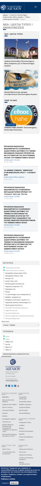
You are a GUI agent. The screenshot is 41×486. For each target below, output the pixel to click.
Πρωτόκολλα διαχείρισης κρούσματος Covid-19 (9, 435)
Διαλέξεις (22, 425)
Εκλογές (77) (9, 278)
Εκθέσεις (21, 428)
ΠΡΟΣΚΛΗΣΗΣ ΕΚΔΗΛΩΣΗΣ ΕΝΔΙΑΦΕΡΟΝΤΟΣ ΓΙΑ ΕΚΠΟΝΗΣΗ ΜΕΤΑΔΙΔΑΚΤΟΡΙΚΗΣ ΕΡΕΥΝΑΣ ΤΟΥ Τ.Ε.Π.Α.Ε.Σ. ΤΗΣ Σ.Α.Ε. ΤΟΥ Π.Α (18, 190)
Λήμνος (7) (8, 347)
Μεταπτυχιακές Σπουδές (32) (14, 284)
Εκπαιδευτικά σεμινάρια (26, 431)
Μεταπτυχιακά (23, 410)
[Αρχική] (12, 7)
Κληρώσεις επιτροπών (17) (14, 286)
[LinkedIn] (15, 386)
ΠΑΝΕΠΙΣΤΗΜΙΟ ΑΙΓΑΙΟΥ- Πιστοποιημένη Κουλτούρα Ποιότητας (20, 128)
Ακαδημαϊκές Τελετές (25, 422)
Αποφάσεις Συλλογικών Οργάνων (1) (17, 300)
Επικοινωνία (22, 452)
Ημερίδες (21, 434)
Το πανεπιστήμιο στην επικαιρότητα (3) (18, 294)
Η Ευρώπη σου (6, 422)
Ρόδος (27, 17)
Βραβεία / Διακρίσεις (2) (13, 297)
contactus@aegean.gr (12, 380)
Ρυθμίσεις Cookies (8, 479)
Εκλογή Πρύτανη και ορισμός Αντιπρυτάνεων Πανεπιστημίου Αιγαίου (20, 93)
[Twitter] (12, 386)
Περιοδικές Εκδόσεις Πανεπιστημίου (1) (18, 302)
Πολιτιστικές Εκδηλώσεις (26, 437)
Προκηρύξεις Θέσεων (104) (14, 276)
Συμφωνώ (5, 483)
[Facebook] (9, 386)
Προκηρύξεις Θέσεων (25, 401)
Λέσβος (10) (9, 342)
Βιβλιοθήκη (5, 397)
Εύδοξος (4, 416)
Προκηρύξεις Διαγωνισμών (23, 398)
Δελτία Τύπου (6, 449)
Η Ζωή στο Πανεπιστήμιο (18, 15)
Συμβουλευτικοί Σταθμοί (9, 404)
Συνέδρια (22, 440)
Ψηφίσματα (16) (10, 289)
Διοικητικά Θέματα (24, 407)
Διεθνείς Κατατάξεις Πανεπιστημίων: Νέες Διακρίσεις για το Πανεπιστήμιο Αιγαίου (19, 63)
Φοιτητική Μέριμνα (24, 413)
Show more (5, 321)
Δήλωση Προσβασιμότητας (24, 463)
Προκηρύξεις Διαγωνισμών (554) (15, 273)
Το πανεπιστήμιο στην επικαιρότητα (8, 453)
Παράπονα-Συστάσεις (25, 455)
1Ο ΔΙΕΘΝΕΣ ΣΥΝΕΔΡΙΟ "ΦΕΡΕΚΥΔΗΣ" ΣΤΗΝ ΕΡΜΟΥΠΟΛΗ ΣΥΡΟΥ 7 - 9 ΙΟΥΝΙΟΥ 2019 (20, 172)
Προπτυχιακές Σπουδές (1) (14, 305)
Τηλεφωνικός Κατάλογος (26, 449)
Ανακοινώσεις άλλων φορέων (13, 17)
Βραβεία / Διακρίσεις (25, 404)
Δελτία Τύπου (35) (11, 281)
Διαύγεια (5, 413)
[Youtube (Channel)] (18, 386)
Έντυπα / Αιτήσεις (7, 407)
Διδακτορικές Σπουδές (11, 19)
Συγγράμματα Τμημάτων (9, 419)
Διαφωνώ (14, 483)
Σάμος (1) (8, 350)
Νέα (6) (7, 292)
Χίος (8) (7, 344)
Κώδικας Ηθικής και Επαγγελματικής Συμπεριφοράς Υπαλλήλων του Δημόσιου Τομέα (9, 428)
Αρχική (5, 15)
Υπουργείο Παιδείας (8, 410)
